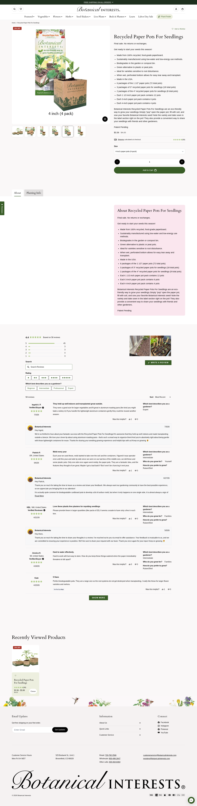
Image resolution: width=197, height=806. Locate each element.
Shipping (121, 139)
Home (14, 23)
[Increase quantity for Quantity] (182, 161)
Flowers (57, 16)
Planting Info (34, 193)
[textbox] (49, 367)
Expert (70, 388)
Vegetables (43, 16)
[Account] (176, 9)
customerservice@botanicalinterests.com (159, 755)
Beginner (31, 388)
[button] (178, 29)
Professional (59, 388)
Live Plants (99, 16)
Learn (132, 16)
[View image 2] (30, 131)
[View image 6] (80, 131)
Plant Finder (166, 17)
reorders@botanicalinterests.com (156, 759)
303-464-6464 (114, 762)
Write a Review (160, 363)
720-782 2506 (110, 755)
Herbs (68, 16)
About (17, 193)
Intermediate (44, 388)
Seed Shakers (82, 16)
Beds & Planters (116, 16)
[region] (150, 346)
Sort (152, 397)
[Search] (14, 9)
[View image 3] (42, 131)
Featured (28, 16)
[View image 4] (55, 131)
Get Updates (60, 730)
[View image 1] (17, 131)
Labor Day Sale (145, 16)
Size (116, 146)
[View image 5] (67, 131)
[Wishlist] (20, 9)
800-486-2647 (114, 759)
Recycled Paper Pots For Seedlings (24, 681)
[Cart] (182, 9)
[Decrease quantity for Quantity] (117, 161)
